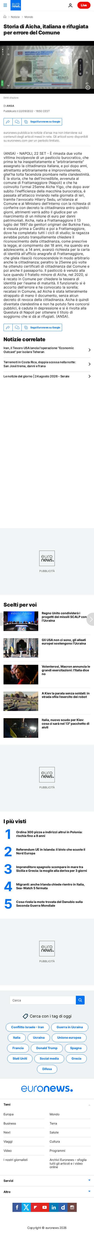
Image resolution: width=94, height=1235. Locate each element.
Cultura (55, 1141)
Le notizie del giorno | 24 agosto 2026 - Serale (36, 376)
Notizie (15, 17)
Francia (18, 1048)
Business (9, 1123)
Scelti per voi (20, 605)
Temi (6, 1104)
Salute (54, 1132)
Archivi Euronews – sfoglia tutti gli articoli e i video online (68, 1163)
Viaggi (7, 1141)
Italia (16, 1037)
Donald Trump (46, 1048)
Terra (53, 1123)
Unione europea (69, 1037)
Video (7, 1150)
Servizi (8, 1180)
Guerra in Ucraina (70, 1027)
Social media (49, 1058)
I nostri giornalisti (15, 1160)
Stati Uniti (20, 1058)
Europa (8, 1114)
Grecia (76, 1058)
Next (6, 1132)
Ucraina (39, 1037)
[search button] (80, 1000)
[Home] (4, 16)
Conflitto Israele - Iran (27, 1027)
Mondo (28, 17)
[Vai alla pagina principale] (15, 5)
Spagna (76, 1048)
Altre (6, 1192)
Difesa (47, 1069)
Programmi (57, 1150)
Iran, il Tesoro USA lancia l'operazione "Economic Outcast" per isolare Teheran (38, 350)
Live (84, 5)
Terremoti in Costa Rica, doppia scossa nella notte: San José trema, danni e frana (39, 364)
